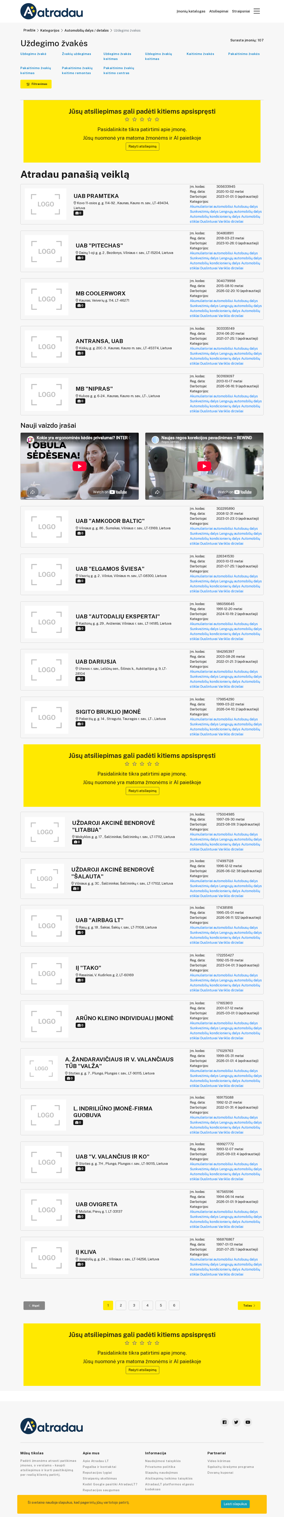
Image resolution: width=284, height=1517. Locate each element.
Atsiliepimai (218, 11)
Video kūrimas (219, 1461)
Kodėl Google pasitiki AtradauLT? (110, 1484)
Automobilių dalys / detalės (86, 30)
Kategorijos (49, 30)
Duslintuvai (208, 222)
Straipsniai (241, 11)
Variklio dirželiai (230, 222)
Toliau (247, 1305)
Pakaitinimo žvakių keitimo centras (119, 70)
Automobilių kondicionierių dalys (215, 217)
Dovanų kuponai (220, 1472)
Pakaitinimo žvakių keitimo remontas (77, 70)
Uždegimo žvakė (33, 54)
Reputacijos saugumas (101, 1490)
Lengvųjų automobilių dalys (240, 212)
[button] (257, 11)
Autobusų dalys (246, 207)
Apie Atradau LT (96, 1461)
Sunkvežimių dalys (204, 212)
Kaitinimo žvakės (200, 54)
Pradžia (29, 30)
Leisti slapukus (235, 1504)
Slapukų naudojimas (161, 1472)
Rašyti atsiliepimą (142, 146)
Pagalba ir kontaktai (99, 1467)
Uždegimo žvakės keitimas (117, 56)
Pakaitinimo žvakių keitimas (35, 70)
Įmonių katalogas (191, 11)
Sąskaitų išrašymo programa (230, 1467)
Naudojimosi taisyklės (163, 1461)
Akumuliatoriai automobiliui (211, 207)
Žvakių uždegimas (76, 54)
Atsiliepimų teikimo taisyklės (169, 1478)
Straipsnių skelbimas (100, 1478)
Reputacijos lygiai (97, 1472)
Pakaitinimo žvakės (244, 54)
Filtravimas (39, 84)
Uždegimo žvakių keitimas (158, 56)
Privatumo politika (160, 1467)
